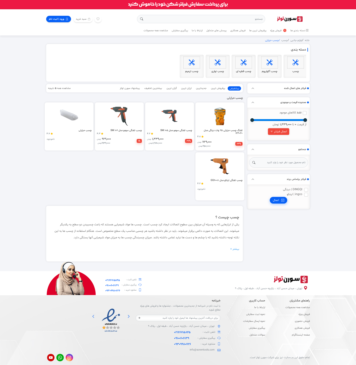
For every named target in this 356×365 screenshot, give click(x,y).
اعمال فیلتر (280, 132)
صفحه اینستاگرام (301, 335)
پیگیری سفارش (180, 30)
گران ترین (172, 88)
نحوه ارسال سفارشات (254, 321)
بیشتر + (234, 249)
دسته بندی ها (297, 30)
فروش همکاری (237, 30)
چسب (284, 40)
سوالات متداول (257, 335)
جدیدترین (201, 88)
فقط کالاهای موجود (290, 113)
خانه (307, 40)
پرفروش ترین (218, 88)
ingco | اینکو (294, 194)
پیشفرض (234, 88)
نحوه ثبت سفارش (255, 314)
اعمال (276, 200)
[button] (253, 88)
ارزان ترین (186, 88)
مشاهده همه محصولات (156, 30)
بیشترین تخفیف (153, 88)
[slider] (305, 120)
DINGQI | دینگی (292, 189)
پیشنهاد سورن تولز (130, 88)
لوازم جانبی (296, 40)
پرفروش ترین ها (257, 30)
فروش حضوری (302, 321)
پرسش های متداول (216, 30)
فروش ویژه (276, 30)
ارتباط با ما (197, 30)
